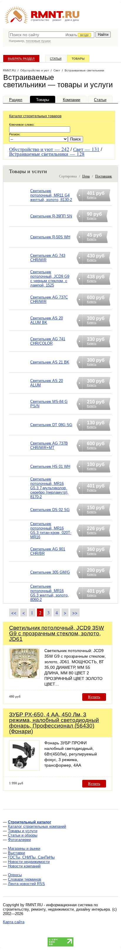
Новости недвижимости (29, 861)
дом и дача (72, 20)
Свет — (86, 149)
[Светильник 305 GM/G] (19, 579)
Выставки (16, 853)
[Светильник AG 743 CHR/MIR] (19, 265)
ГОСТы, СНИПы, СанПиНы (31, 857)
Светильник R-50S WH (50, 237)
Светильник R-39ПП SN (51, 216)
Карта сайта (13, 922)
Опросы (15, 875)
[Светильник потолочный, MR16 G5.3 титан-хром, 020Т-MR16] (19, 538)
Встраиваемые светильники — (47, 153)
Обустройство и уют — (39, 149)
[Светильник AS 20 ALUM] (19, 390)
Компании (71, 100)
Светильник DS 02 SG (50, 509)
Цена (86, 176)
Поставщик (103, 176)
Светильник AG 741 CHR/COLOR (47, 341)
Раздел (15, 100)
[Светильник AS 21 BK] (19, 369)
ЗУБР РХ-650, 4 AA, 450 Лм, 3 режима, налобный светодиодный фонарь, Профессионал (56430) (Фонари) (54, 722)
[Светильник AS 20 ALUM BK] (19, 328)
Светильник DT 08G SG (51, 425)
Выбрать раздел (21, 58)
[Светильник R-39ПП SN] (19, 223)
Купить (94, 697)
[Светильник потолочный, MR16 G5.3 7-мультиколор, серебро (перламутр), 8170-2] (19, 495)
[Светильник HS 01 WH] (19, 474)
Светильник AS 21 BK (49, 362)
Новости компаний (24, 866)
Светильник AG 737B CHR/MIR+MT (49, 445)
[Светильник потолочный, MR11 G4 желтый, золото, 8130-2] (19, 202)
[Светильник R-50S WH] (19, 244)
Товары (78, 58)
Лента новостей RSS (26, 884)
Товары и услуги (22, 831)
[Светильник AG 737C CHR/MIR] (19, 307)
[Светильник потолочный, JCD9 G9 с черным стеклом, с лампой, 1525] (19, 286)
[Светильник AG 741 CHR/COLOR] (19, 348)
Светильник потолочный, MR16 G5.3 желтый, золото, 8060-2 (49, 593)
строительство (40, 20)
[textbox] (51, 34)
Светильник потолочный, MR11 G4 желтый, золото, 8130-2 (51, 195)
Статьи (55, 58)
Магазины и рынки (24, 848)
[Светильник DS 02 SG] (19, 517)
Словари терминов (24, 879)
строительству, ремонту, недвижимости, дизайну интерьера (56, 909)
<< (13, 612)
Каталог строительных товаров (35, 116)
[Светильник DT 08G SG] (19, 432)
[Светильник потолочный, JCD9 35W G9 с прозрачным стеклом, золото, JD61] (24, 677)
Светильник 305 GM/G (50, 572)
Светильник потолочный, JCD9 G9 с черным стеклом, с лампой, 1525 (49, 278)
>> (75, 612)
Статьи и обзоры (22, 835)
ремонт (57, 20)
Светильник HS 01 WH (50, 466)
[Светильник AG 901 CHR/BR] (19, 559)
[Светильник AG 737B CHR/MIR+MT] (19, 453)
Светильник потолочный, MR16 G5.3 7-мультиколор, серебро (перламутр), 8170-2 (49, 488)
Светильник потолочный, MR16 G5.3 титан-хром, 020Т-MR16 (50, 530)
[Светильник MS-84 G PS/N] (19, 411)
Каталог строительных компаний (37, 826)
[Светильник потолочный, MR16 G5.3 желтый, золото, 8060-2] (19, 600)
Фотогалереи (19, 839)
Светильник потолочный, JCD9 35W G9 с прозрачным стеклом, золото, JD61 (56, 633)
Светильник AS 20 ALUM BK (46, 320)
